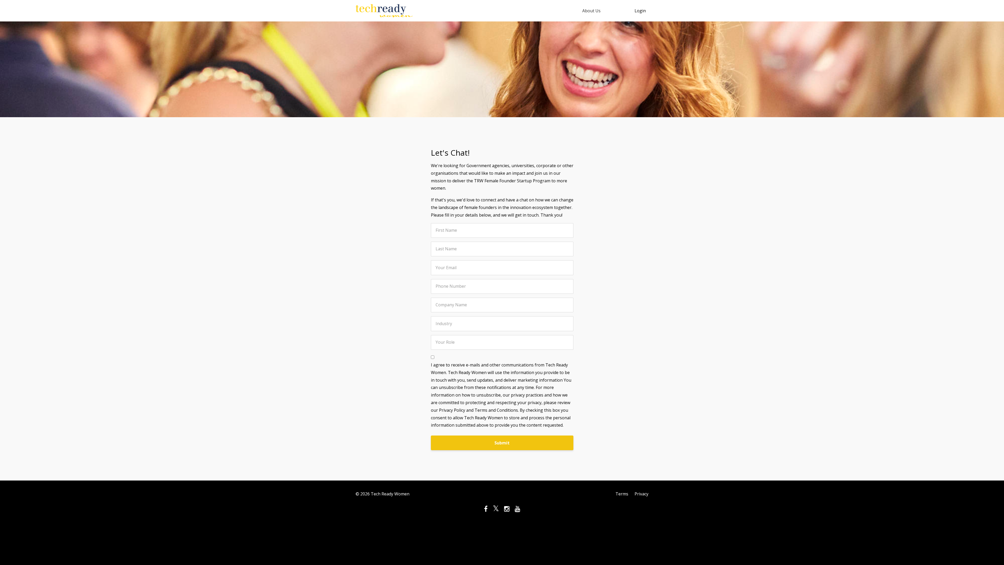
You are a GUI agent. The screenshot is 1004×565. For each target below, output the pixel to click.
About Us (591, 11)
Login (640, 11)
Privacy (641, 494)
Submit (502, 443)
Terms (621, 494)
